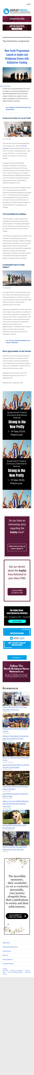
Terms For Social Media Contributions (15, 972)
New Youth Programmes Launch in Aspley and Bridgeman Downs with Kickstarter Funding (17, 56)
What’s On (5, 955)
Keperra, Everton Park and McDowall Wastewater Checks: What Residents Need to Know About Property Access (16, 803)
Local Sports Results (8, 964)
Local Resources (7, 951)
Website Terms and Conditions (17, 970)
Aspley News (5, 969)
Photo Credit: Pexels (5, 86)
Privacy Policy (5, 970)
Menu (29, 4)
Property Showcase (8, 959)
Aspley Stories (6, 943)
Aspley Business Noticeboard (10, 947)
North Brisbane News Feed (10, 688)
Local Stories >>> (17, 657)
